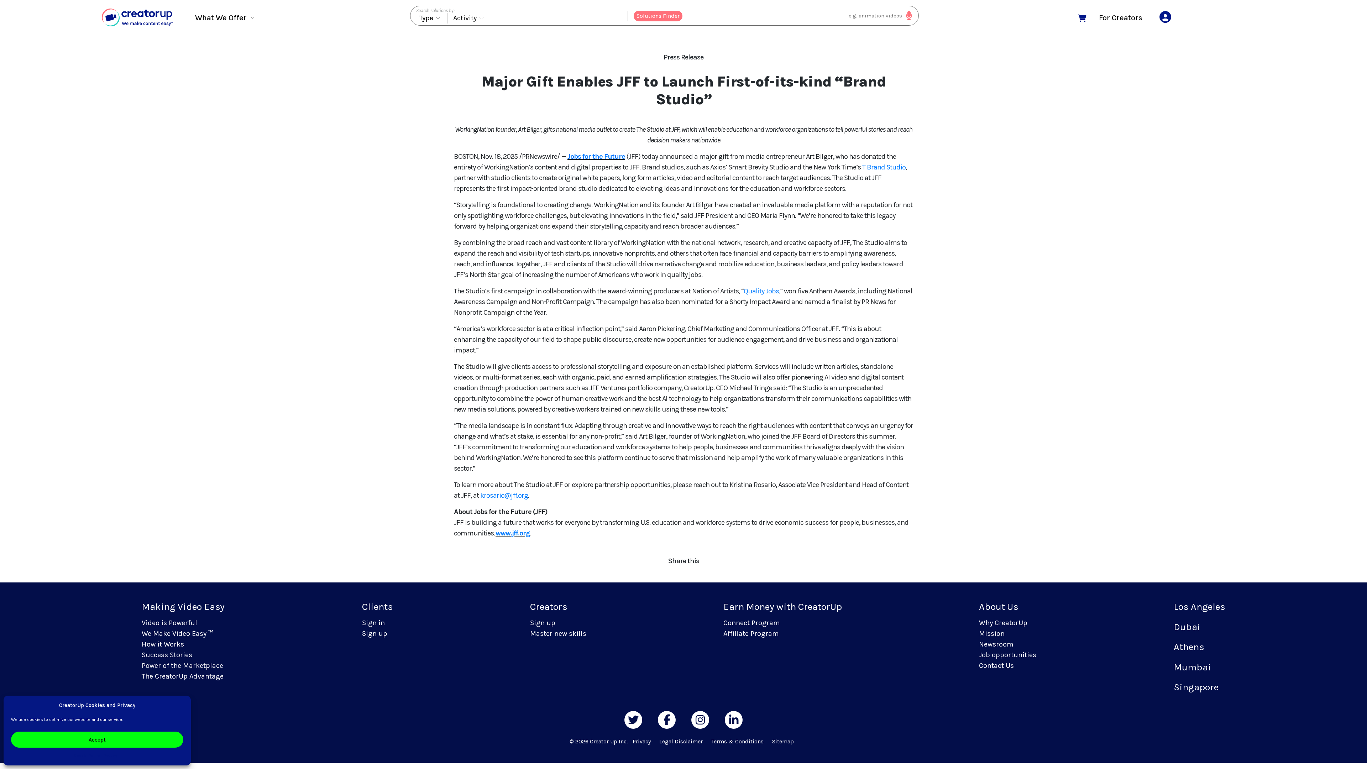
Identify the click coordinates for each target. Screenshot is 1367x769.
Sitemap (783, 741)
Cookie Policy (87, 755)
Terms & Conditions (737, 741)
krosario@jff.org (504, 495)
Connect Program (751, 623)
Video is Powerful (169, 623)
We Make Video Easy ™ (177, 633)
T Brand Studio (884, 167)
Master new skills (558, 633)
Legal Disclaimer (681, 741)
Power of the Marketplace (182, 665)
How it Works (163, 644)
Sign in (373, 623)
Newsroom (996, 644)
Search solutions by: (435, 10)
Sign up (374, 633)
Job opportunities (1007, 655)
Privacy (110, 755)
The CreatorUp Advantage (183, 676)
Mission (992, 633)
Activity (465, 18)
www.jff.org (513, 533)
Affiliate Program (751, 633)
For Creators (1120, 17)
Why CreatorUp (1003, 623)
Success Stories (167, 655)
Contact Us (996, 665)
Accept (97, 740)
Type (426, 18)
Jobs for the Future (596, 156)
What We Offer (221, 17)
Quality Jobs (761, 291)
